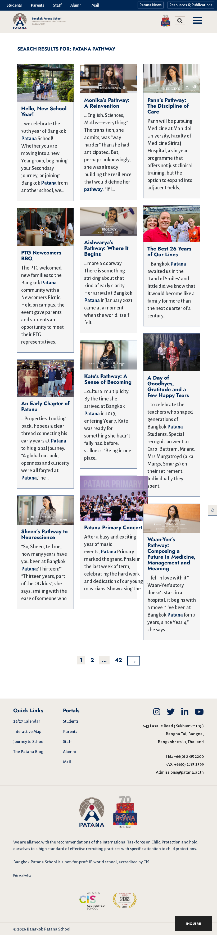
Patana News (150, 5)
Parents (37, 5)
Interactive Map (27, 731)
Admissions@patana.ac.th (180, 772)
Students (14, 5)
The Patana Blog (28, 751)
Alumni (76, 5)
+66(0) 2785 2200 (189, 756)
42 (118, 660)
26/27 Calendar (26, 721)
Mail (95, 5)
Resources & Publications (191, 5)
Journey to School (28, 741)
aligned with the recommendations (58, 842)
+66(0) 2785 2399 (189, 764)
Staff (57, 5)
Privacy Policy (22, 875)
